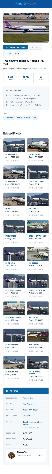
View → (41, 455)
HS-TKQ (27, 415)
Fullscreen (12, 53)
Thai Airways (9, 117)
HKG (35, 117)
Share (36, 47)
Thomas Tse (28, 398)
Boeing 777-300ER (23, 117)
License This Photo (15, 47)
